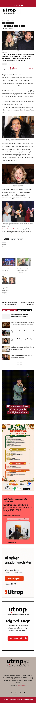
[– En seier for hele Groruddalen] (8, 262)
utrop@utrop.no (21, 685)
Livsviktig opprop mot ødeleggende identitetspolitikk (7, 288)
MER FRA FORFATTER (24, 310)
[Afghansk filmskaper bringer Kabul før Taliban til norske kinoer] (6, 341)
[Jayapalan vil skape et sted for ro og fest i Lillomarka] (6, 333)
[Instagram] (15, 693)
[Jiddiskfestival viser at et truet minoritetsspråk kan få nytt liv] (6, 316)
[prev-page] (18, 363)
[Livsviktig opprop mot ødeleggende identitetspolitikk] (8, 280)
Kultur (12, 20)
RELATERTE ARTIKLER (9, 310)
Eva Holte (5, 28)
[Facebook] (30, 68)
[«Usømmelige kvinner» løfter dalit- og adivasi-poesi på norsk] (6, 357)
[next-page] (21, 363)
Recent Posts (11, 64)
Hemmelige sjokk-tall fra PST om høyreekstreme (9, 303)
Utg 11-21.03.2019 (9, 22)
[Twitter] (32, 68)
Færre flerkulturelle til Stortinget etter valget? (22, 269)
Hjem (3, 20)
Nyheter (8, 20)
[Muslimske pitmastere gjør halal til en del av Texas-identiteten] (6, 349)
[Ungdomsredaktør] (18, 597)
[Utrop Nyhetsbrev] (18, 650)
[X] (20, 693)
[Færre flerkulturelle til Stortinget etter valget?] (24, 262)
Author (4, 64)
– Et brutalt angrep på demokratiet (27, 303)
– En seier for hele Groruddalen (6, 269)
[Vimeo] (24, 693)
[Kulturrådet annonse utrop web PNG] (18, 544)
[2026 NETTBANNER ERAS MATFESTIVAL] (18, 491)
